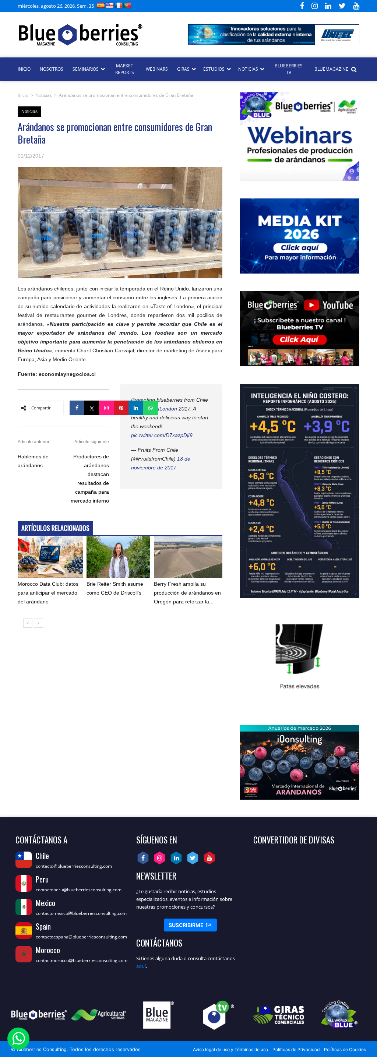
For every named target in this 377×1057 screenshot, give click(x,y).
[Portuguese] (127, 5)
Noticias (43, 95)
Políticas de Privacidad (296, 1049)
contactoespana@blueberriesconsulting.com (81, 937)
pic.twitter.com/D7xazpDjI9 (162, 435)
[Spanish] (101, 5)
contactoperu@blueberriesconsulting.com (78, 890)
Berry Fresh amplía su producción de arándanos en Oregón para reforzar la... (187, 593)
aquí (141, 966)
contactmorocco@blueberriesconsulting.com (81, 960)
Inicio (23, 95)
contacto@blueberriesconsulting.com (74, 866)
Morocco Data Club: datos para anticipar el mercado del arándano (48, 593)
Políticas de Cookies (345, 1049)
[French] (118, 5)
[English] (110, 5)
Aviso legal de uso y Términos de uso (230, 1049)
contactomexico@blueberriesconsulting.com (81, 913)
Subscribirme (190, 925)
